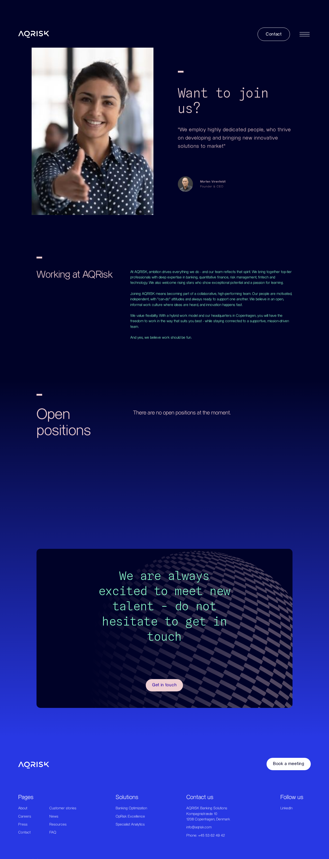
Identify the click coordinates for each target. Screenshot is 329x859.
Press (23, 824)
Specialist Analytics (130, 824)
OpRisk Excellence (130, 816)
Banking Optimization (131, 808)
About (22, 808)
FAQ (52, 832)
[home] (33, 34)
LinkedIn (286, 808)
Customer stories (62, 808)
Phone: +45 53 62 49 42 (205, 835)
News (53, 816)
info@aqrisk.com (199, 827)
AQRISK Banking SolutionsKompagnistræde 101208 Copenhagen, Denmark (208, 813)
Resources (58, 824)
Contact (24, 832)
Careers (24, 816)
